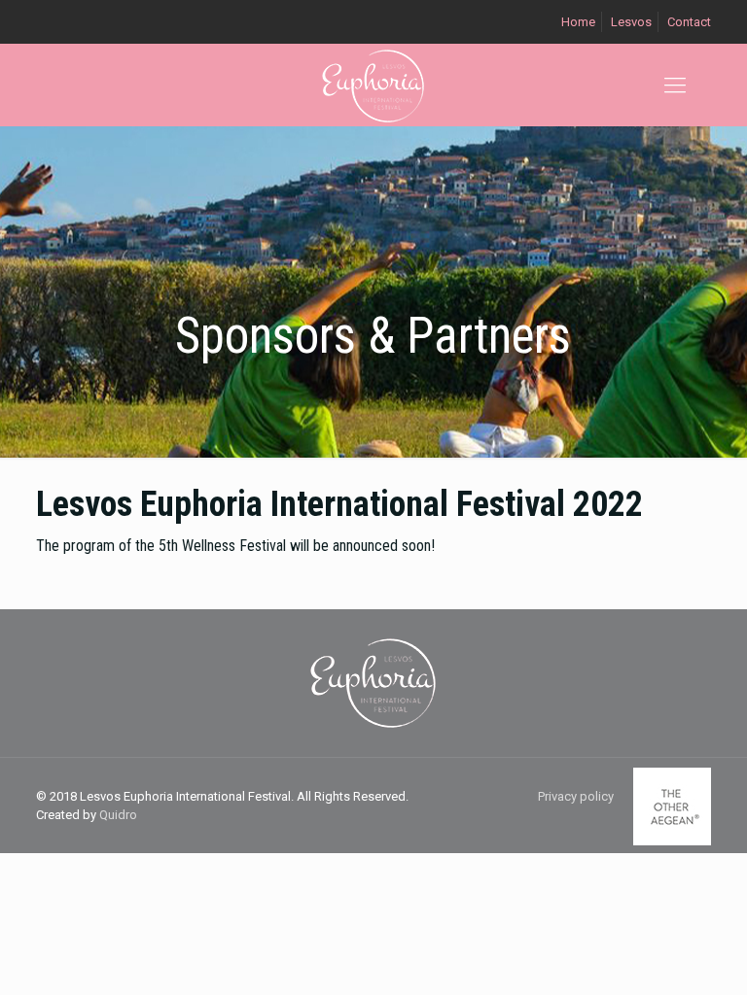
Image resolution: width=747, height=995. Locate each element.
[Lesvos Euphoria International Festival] (373, 85)
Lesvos (631, 22)
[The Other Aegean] (672, 841)
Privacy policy (576, 796)
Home (578, 22)
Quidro (118, 814)
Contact (689, 22)
